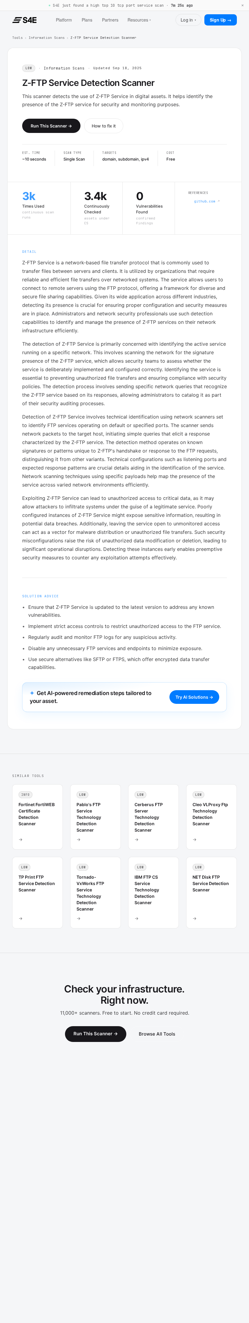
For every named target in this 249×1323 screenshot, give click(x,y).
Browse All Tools (157, 1034)
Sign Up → (220, 20)
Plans (87, 20)
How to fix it (104, 125)
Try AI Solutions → (194, 697)
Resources (139, 20)
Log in (188, 20)
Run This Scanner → (51, 125)
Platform (64, 20)
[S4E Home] (24, 20)
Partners (110, 20)
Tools (17, 38)
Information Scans (47, 38)
